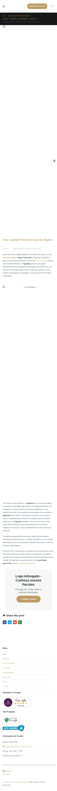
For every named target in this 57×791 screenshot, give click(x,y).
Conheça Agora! (28, 599)
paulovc (6, 249)
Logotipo (21, 249)
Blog (4, 681)
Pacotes (6, 659)
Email (15, 622)
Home (5, 654)
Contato (6, 686)
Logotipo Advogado (27, 563)
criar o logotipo (42, 260)
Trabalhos (7, 668)
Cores (15, 249)
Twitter (10, 622)
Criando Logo (7, 782)
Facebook (5, 622)
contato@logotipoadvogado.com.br (18, 746)
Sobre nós (7, 677)
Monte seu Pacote (37, 6)
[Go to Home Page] (3, 15)
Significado (37, 249)
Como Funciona (9, 663)
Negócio (28, 249)
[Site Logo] (13, 6)
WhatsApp (20, 622)
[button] (51, 6)
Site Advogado (8, 672)
